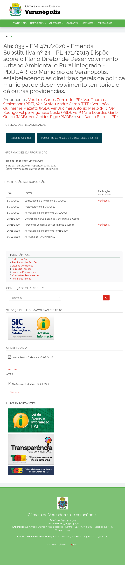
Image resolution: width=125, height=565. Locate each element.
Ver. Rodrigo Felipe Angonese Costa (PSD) (59, 110)
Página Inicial (20, 23)
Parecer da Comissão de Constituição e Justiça (69, 138)
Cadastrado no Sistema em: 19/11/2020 (45, 200)
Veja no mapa (62, 530)
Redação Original (20, 138)
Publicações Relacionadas (25, 124)
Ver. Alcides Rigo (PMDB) (51, 116)
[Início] (66, 9)
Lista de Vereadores (22, 265)
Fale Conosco (105, 23)
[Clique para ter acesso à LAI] (31, 420)
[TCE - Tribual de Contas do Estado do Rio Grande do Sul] (31, 470)
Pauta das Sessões (21, 269)
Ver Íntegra (104, 200)
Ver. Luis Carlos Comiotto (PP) (55, 99)
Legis (76, 545)
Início (10, 36)
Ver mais (12, 369)
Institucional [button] (37, 23)
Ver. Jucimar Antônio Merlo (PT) (79, 108)
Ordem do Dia (19, 259)
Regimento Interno (21, 278)
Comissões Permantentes (25, 275)
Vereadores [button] (55, 23)
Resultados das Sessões (25, 262)
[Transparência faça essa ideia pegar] (64, 449)
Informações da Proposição (26, 152)
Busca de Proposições (24, 272)
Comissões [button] (88, 23)
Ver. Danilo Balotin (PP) (97, 116)
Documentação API (56, 545)
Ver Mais (14, 392)
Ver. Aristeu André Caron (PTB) (63, 104)
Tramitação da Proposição (24, 182)
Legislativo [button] (72, 23)
